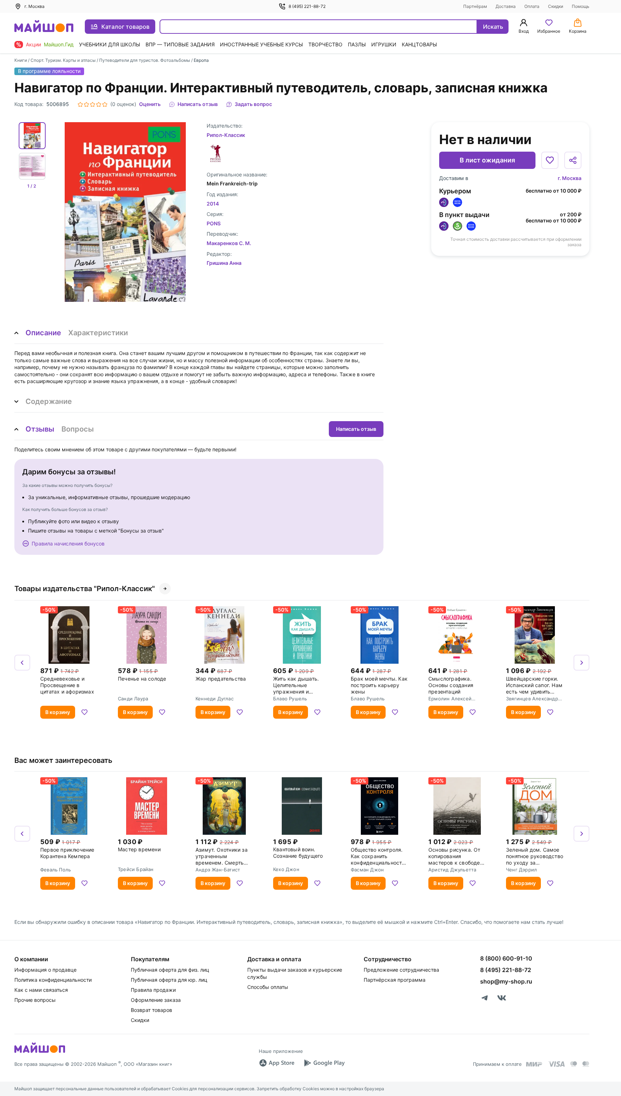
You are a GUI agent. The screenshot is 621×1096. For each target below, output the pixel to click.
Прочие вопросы (35, 1000)
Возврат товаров (151, 1010)
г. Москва (569, 178)
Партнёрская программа (395, 980)
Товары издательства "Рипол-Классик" (84, 588)
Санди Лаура (133, 698)
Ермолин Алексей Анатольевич (450, 698)
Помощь (580, 6)
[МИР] (534, 1064)
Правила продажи (153, 990)
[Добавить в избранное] (549, 160)
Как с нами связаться (41, 990)
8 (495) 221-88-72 (307, 6)
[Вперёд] (581, 663)
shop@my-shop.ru (506, 981)
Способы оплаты (267, 987)
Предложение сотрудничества (401, 970)
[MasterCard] (573, 1064)
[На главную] (43, 26)
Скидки (555, 6)
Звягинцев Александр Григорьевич (532, 698)
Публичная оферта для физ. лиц (170, 970)
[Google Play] (324, 1063)
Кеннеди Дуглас (215, 698)
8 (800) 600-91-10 (506, 958)
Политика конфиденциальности (53, 980)
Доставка (506, 6)
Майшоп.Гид (59, 44)
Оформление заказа (156, 1000)
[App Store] (277, 1063)
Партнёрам (475, 6)
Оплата (531, 6)
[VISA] (556, 1064)
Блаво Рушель (290, 698)
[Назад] (22, 663)
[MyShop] (39, 1052)
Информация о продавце (45, 970)
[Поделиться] (572, 160)
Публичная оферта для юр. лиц (169, 980)
